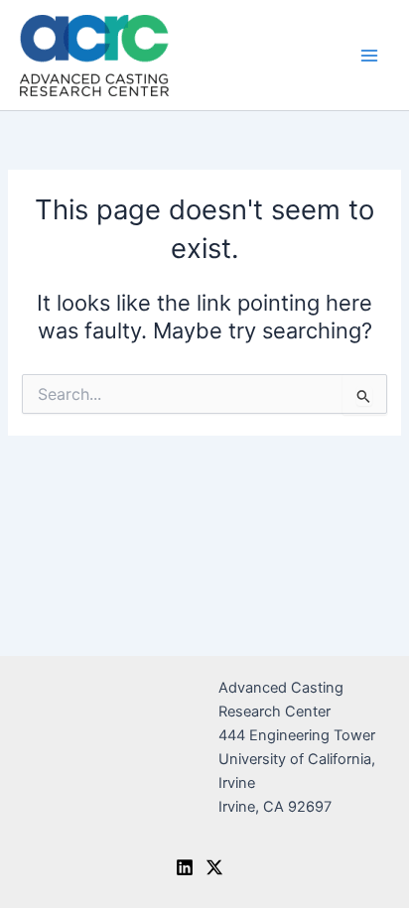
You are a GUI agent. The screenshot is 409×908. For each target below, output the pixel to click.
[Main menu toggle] (369, 54)
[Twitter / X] (214, 867)
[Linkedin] (185, 867)
